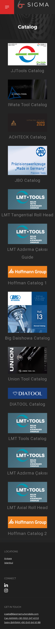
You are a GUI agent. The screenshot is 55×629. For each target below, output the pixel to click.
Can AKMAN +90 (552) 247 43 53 (21, 618)
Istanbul (8, 562)
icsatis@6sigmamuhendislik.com (21, 614)
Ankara (8, 558)
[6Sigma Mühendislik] (34, 4)
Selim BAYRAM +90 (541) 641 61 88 (22, 622)
